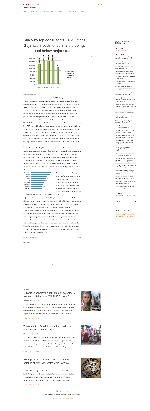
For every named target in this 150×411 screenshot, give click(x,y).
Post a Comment (34, 318)
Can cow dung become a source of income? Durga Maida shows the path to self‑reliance (125, 88)
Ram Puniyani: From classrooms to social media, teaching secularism (125, 182)
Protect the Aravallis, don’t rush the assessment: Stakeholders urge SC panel (125, 72)
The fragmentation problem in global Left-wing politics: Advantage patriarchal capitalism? (125, 142)
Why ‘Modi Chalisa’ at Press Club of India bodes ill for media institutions (124, 131)
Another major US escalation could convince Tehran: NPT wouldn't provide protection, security (125, 99)
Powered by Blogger (63, 391)
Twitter (60, 398)
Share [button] (91, 56)
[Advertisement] (62, 25)
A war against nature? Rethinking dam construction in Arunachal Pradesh (124, 57)
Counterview (31, 4)
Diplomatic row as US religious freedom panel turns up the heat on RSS (125, 93)
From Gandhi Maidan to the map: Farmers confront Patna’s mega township (125, 166)
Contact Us (61, 11)
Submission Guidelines (48, 11)
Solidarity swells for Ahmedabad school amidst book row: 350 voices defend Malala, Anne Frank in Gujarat (125, 160)
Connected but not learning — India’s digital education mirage (124, 67)
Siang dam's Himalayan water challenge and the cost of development (125, 62)
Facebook (64, 398)
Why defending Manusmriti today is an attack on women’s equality (125, 116)
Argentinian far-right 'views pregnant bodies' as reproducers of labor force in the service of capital (125, 106)
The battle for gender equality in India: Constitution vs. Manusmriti (124, 121)
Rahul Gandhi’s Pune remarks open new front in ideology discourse (125, 126)
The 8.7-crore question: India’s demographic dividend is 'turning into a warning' (125, 148)
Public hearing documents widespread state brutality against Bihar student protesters (124, 171)
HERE (120, 196)
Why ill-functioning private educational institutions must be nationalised (125, 154)
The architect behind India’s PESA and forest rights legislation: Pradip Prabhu (125, 136)
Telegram (71, 398)
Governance (92, 65)
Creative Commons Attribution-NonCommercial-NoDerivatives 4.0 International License (125, 214)
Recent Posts (72, 11)
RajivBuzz (82, 11)
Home (24, 11)
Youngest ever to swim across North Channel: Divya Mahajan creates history (125, 177)
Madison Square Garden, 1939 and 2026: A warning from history (125, 187)
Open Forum (34, 11)
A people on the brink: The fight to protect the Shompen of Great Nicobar (124, 111)
